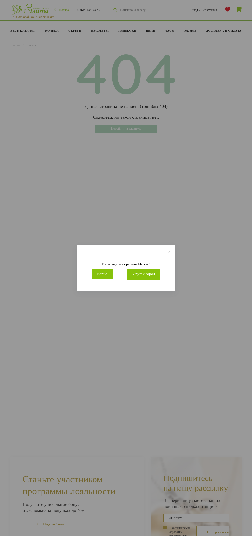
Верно (102, 274)
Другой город (144, 274)
